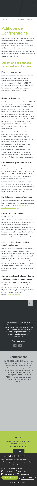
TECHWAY (12, 19)
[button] (33, 3)
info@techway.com (14, 294)
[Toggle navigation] (33, 3)
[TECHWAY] (8, 8)
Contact (19, 451)
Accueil (5, 19)
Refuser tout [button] (27, 477)
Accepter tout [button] (10, 477)
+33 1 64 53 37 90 (18, 446)
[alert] (18, 469)
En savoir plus (17, 465)
